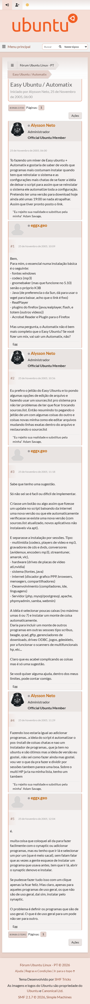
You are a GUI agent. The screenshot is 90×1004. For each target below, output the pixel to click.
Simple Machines (59, 997)
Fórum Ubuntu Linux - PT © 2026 (45, 965)
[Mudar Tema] (27, 5)
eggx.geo (39, 225)
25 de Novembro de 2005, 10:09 (36, 246)
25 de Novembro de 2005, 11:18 (36, 471)
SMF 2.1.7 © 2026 (31, 997)
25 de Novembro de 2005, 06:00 (28, 150)
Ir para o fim (17, 108)
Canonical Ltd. (52, 991)
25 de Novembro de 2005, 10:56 (36, 378)
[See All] (12, 65)
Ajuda (19, 971)
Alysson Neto (43, 125)
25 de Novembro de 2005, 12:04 (36, 818)
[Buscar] (60, 47)
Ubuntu (33, 991)
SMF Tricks (63, 979)
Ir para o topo (18, 934)
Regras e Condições (38, 971)
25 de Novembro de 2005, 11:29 (36, 720)
